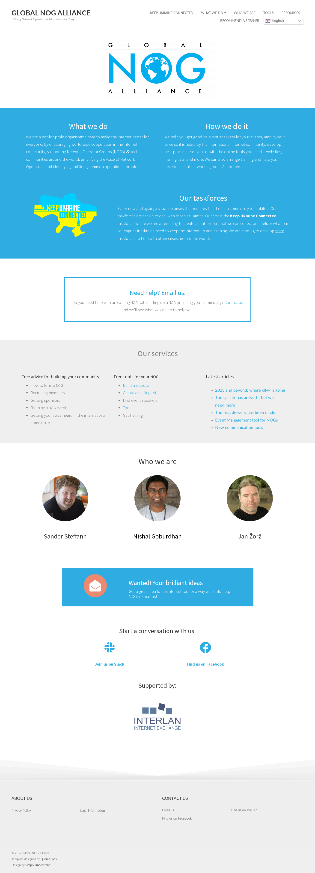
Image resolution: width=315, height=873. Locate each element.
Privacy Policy (21, 810)
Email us (168, 810)
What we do (212, 13)
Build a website (136, 385)
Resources (291, 13)
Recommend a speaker (239, 21)
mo (278, 230)
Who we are (245, 13)
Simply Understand (37, 865)
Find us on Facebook (205, 664)
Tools (268, 13)
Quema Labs (49, 859)
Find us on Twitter (244, 810)
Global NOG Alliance (51, 13)
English (277, 21)
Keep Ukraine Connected (171, 13)
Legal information (92, 810)
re (282, 230)
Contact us (233, 302)
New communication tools (239, 428)
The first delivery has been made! (245, 413)
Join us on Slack (109, 664)
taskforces (126, 238)
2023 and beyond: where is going (250, 390)
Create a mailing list (139, 392)
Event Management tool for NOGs (246, 420)
